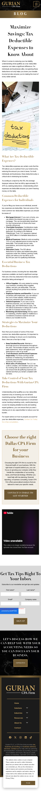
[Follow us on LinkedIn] (26, 737)
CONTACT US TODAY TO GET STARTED (20, 494)
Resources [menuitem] (18, 718)
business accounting (12, 747)
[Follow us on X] (15, 737)
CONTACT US (20, 663)
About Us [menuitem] (18, 723)
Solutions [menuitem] (18, 708)
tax (34, 745)
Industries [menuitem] (18, 713)
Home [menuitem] (16, 703)
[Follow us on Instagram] (20, 737)
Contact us (15, 749)
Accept (28, 783)
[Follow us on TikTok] (31, 737)
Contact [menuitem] (17, 728)
